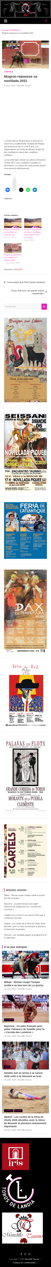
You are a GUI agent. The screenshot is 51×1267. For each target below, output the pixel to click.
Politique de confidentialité (24, 1262)
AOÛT (7, 1067)
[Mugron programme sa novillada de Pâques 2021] (12, 248)
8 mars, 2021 (10, 86)
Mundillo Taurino (24, 86)
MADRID (18, 1111)
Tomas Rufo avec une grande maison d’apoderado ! (27, 292)
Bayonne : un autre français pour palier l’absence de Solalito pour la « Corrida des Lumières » (22, 907)
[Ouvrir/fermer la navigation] (5, 21)
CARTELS (8, 72)
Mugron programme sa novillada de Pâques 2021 (12, 257)
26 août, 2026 (10, 989)
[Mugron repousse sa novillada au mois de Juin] (12, 223)
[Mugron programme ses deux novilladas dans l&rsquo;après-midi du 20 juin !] (33, 223)
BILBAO (8, 976)
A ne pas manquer (15, 946)
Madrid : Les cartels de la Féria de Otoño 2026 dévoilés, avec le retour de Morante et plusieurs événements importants (25, 926)
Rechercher (44, 307)
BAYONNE (9, 1020)
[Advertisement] (25, 114)
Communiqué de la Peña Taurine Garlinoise (26, 282)
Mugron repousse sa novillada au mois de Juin (11, 232)
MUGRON (18, 269)
